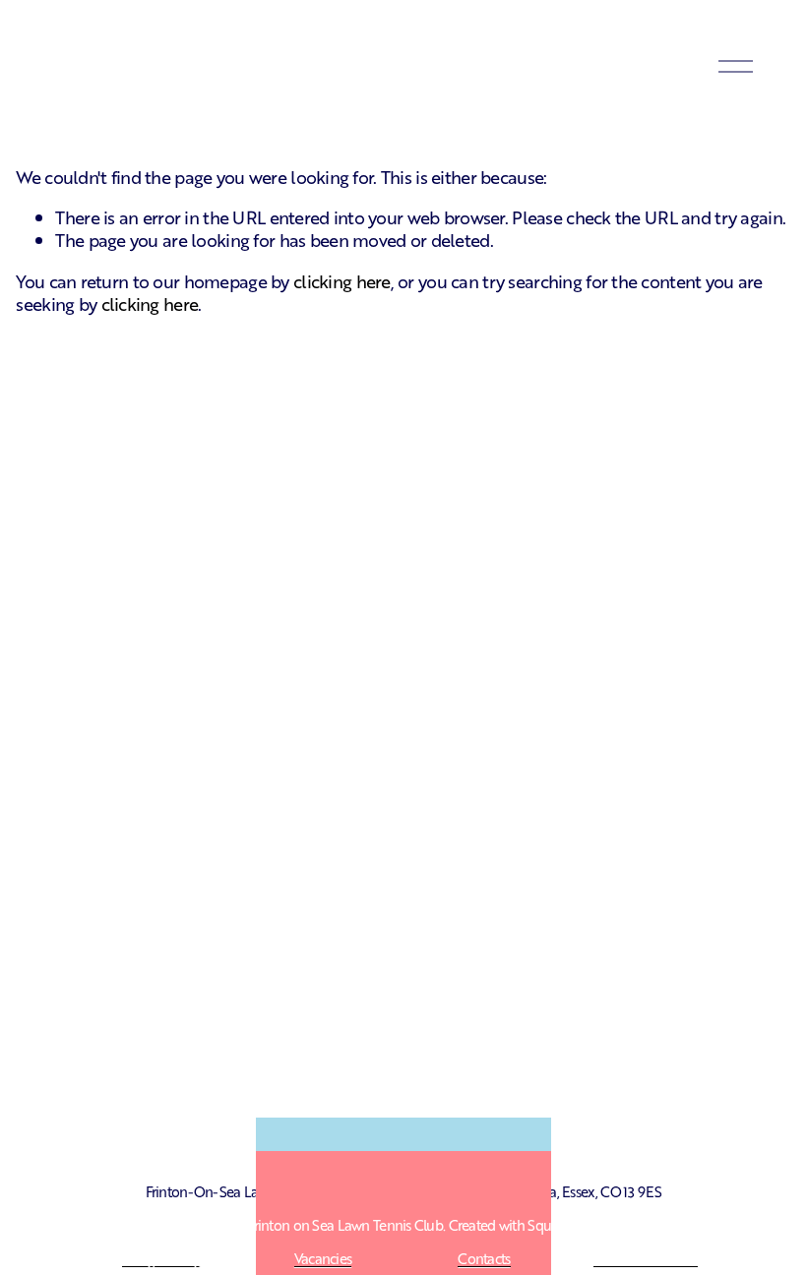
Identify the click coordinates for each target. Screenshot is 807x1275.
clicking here (342, 280)
